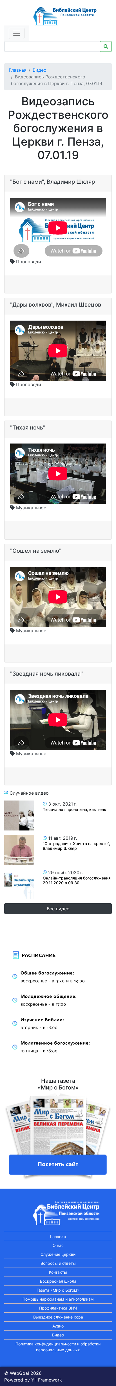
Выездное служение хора (58, 1317)
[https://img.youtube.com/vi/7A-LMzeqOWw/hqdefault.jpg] (19, 850)
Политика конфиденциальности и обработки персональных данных (58, 1346)
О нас (58, 1245)
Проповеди (28, 261)
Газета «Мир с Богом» (58, 1290)
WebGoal (19, 1373)
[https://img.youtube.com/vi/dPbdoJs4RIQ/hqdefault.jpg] (19, 884)
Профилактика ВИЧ (58, 1308)
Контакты (58, 1272)
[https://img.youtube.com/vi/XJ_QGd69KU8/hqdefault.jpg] (19, 815)
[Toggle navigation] (16, 33)
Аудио (58, 1326)
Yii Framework (46, 1380)
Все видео (58, 908)
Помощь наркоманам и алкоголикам (58, 1299)
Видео (39, 70)
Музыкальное (30, 507)
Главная (17, 70)
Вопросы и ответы (58, 1263)
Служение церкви (58, 1254)
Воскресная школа (58, 1281)
